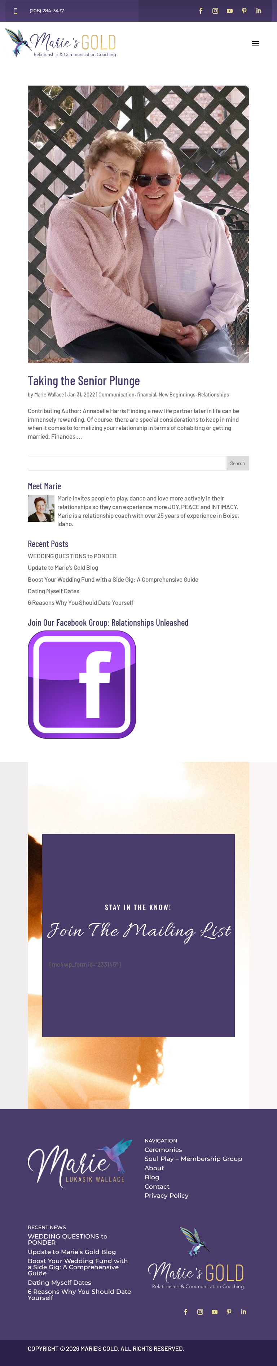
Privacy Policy (167, 1195)
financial (146, 394)
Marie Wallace (49, 394)
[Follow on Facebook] (201, 11)
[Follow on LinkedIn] (258, 11)
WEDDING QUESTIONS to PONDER (72, 555)
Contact (157, 1186)
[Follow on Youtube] (230, 11)
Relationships (213, 394)
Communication (116, 394)
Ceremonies (163, 1149)
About (154, 1168)
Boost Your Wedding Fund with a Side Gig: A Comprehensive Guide (113, 579)
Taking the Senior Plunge (84, 380)
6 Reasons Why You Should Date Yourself (80, 602)
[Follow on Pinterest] (244, 11)
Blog (152, 1177)
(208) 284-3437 (47, 10)
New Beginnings (177, 394)
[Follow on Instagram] (215, 11)
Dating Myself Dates (53, 590)
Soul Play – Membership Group (193, 1158)
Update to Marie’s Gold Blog (63, 567)
